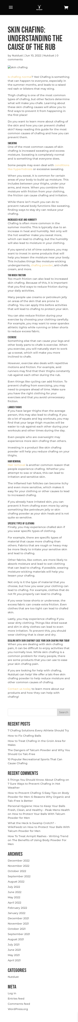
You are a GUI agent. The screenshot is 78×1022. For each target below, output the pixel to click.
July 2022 (14, 887)
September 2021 (19, 934)
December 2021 (18, 918)
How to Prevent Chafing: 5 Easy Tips (32, 793)
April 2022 (14, 902)
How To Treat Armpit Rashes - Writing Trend (38, 836)
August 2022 (16, 881)
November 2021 (18, 923)
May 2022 (14, 897)
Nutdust (17, 55)
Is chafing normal (20, 77)
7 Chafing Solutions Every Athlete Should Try (38, 730)
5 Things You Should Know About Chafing (36, 779)
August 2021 (16, 939)
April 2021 (14, 960)
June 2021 (14, 950)
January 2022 (16, 913)
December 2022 (19, 860)
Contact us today (19, 689)
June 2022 (14, 892)
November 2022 (18, 866)
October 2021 (17, 929)
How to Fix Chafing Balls (24, 735)
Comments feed (19, 1004)
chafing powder (42, 265)
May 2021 (14, 955)
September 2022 (19, 876)
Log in (12, 993)
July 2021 (14, 944)
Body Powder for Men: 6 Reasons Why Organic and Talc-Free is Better (39, 796)
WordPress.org (18, 1009)
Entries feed (16, 998)
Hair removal (16, 465)
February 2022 (17, 908)
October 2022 (17, 871)
